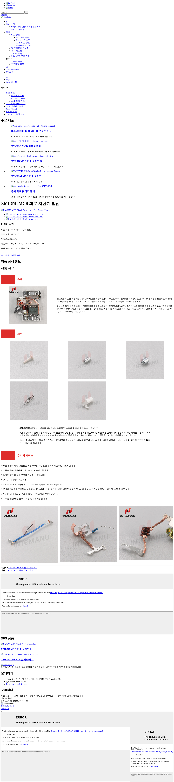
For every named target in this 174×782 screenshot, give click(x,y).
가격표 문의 (6, 698)
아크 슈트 (15, 35)
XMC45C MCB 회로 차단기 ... (17, 659)
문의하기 (10, 72)
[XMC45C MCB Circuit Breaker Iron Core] (19, 654)
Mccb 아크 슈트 (23, 40)
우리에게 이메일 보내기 (11, 255)
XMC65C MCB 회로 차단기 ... (27, 146)
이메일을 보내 (7, 706)
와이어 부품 (16, 53)
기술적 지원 (16, 61)
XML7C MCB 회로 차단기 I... (17, 649)
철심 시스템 (16, 51)
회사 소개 (10, 24)
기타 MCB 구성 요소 (20, 56)
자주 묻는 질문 (12, 69)
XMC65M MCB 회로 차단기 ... (27, 176)
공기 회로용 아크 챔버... (24, 191)
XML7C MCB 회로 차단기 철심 (20, 570)
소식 (8, 67)
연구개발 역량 (17, 64)
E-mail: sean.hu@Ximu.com (17, 684)
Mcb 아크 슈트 (22, 37)
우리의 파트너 (17, 29)
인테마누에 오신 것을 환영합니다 (26, 27)
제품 (8, 32)
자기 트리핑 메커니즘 (21, 45)
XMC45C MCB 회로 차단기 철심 (22, 568)
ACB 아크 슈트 (23, 43)
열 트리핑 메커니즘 (20, 48)
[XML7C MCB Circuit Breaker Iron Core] (18, 644)
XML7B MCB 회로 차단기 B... (27, 161)
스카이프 (5, 709)
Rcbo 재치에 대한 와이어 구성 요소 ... (31, 131)
